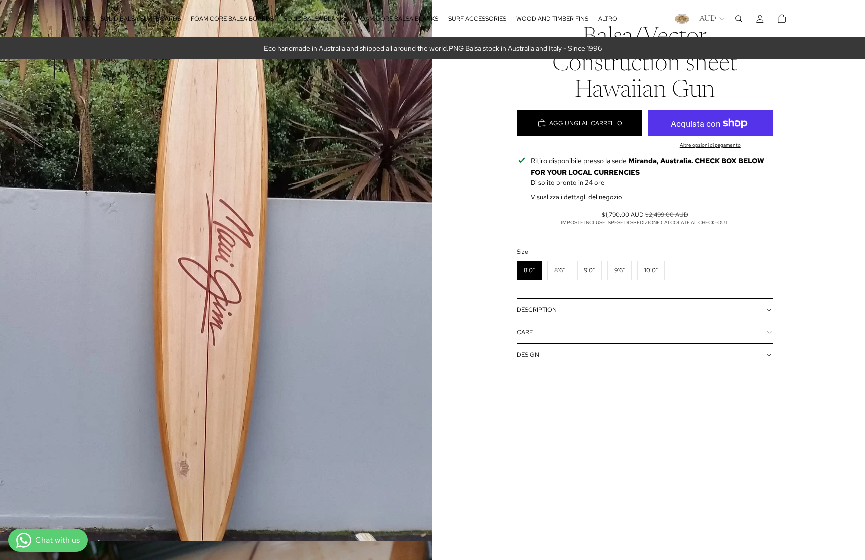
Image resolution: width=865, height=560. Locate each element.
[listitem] (607, 19)
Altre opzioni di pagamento (710, 145)
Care (525, 332)
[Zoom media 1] (216, 270)
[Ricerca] (739, 19)
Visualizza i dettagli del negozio (576, 197)
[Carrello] (782, 19)
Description (537, 310)
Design (528, 355)
